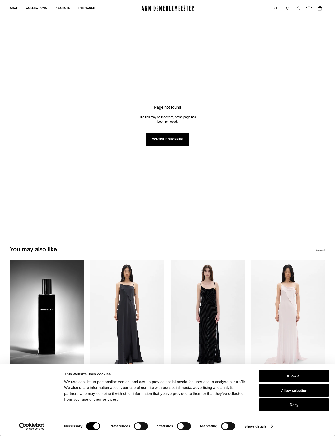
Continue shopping (167, 139)
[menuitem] (14, 8)
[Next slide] (79, 315)
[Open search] (288, 8)
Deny (294, 405)
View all (320, 250)
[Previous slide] (14, 315)
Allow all (294, 376)
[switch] (141, 426)
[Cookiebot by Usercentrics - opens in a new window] (31, 426)
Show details (255, 426)
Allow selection (294, 390)
